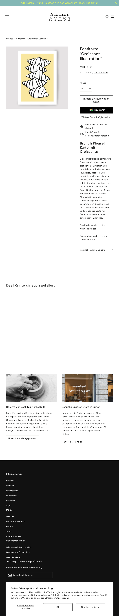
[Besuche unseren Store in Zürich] (87, 388)
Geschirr (10, 516)
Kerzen (9, 526)
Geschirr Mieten (13, 557)
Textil (8, 531)
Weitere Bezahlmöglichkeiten (96, 117)
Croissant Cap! (87, 239)
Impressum (11, 495)
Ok (57, 607)
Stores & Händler (73, 441)
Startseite (11, 39)
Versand (10, 485)
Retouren (10, 500)
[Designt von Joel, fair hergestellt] (31, 388)
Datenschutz (12, 490)
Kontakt (10, 480)
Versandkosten (101, 72)
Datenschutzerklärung (57, 598)
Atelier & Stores (13, 536)
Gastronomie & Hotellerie (18, 552)
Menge (83, 83)
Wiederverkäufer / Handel (18, 547)
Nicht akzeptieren (90, 607)
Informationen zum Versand (93, 250)
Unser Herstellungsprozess (22, 438)
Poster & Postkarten (15, 521)
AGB (8, 506)
